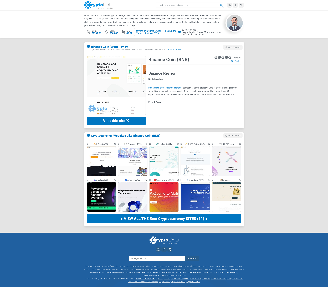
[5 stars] (229, 57)
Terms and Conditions (180, 278)
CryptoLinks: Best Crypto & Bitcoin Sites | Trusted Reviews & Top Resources (116, 49)
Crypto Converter (193, 281)
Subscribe (192, 258)
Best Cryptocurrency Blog (146, 278)
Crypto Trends (164, 281)
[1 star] (216, 57)
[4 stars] (226, 57)
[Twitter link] (241, 5)
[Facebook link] (235, 5)
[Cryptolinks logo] (98, 5)
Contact (167, 278)
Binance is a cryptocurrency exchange (165, 87)
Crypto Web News (178, 281)
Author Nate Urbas (218, 278)
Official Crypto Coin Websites (155, 49)
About (160, 278)
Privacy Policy (195, 278)
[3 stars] (223, 57)
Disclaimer (206, 278)
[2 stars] (219, 57)
